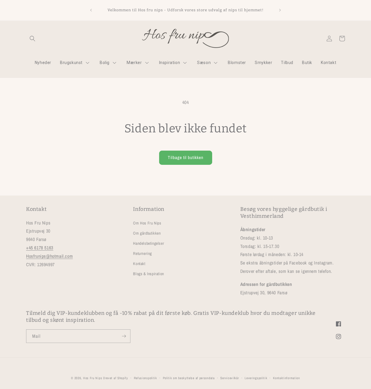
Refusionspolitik (145, 378)
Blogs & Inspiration (148, 273)
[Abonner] (123, 336)
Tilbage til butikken (185, 157)
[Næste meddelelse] (280, 10)
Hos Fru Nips (92, 378)
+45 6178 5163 (39, 247)
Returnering (142, 253)
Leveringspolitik (256, 378)
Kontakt (139, 263)
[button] (32, 38)
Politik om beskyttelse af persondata (189, 378)
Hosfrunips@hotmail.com (49, 256)
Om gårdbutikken (147, 233)
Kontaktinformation (286, 378)
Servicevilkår (229, 378)
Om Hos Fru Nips (147, 222)
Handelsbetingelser (148, 243)
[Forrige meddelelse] (91, 10)
